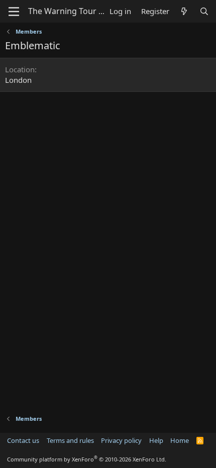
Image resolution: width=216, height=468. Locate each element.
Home (179, 440)
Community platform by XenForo (86, 459)
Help (156, 440)
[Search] (204, 11)
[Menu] (14, 12)
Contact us (23, 440)
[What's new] (184, 11)
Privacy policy (121, 440)
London (18, 80)
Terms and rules (70, 440)
